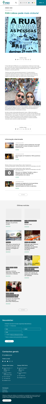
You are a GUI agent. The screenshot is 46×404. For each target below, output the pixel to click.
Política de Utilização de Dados (16, 334)
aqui (31, 397)
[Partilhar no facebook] (16, 59)
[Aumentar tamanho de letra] (26, 2)
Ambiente (26, 222)
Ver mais (17, 149)
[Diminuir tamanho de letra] (23, 2)
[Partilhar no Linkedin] (24, 59)
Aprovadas (12, 293)
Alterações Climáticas (32, 220)
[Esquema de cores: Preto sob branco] (30, 2)
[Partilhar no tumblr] (22, 59)
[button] (41, 2)
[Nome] (14, 329)
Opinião (11, 220)
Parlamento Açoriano (17, 220)
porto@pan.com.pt (22, 377)
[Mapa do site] (20, 2)
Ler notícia (8, 226)
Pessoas (7, 269)
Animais (26, 242)
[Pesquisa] (16, 2)
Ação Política (5, 391)
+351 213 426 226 (7, 376)
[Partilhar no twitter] (18, 59)
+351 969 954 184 (7, 378)
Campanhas (8, 242)
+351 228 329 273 (22, 375)
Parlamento (33, 242)
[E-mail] (13, 332)
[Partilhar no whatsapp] (20, 59)
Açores (7, 220)
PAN (29, 242)
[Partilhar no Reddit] (26, 59)
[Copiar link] (30, 59)
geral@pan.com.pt (8, 355)
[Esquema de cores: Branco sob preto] (32, 2)
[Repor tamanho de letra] (24, 2)
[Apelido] (32, 329)
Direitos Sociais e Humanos (33, 267)
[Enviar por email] (28, 59)
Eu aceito (7, 400)
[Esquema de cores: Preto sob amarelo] (34, 2)
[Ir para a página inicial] (6, 2)
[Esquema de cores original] (28, 2)
